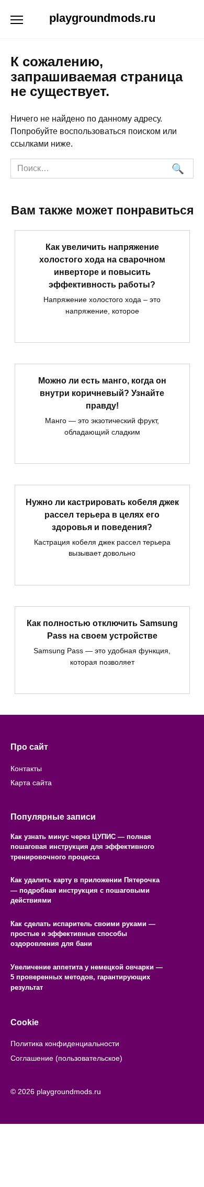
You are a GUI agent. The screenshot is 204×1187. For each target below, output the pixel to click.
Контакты (26, 768)
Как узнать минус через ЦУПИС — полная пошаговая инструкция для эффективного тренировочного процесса (82, 847)
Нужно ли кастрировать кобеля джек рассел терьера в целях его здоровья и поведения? (102, 514)
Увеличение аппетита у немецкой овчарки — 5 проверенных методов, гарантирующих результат (86, 977)
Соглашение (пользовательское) (66, 1058)
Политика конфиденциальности (64, 1043)
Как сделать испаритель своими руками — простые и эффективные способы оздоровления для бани (82, 934)
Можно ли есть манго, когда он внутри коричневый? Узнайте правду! (102, 393)
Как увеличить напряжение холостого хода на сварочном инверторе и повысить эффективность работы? (102, 266)
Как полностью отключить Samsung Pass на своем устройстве (102, 629)
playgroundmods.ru (102, 18)
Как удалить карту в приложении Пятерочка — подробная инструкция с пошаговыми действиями (85, 890)
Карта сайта (31, 782)
